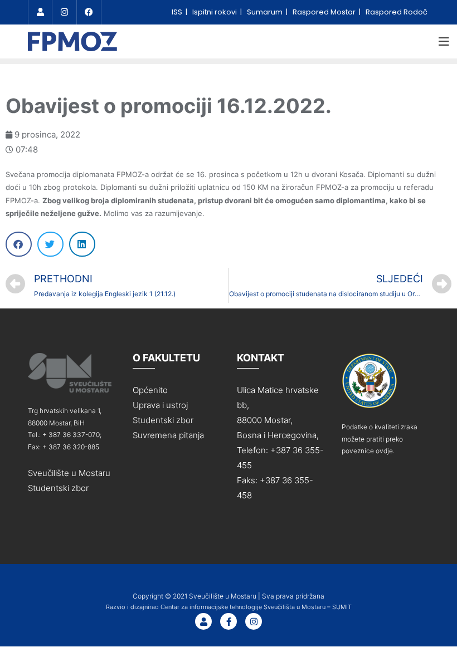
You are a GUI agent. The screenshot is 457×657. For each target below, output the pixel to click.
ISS (178, 12)
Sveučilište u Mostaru (69, 473)
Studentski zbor (58, 488)
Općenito (150, 390)
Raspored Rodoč (396, 12)
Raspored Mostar (325, 12)
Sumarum (265, 12)
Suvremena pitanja (168, 435)
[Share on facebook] (19, 244)
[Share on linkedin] (82, 244)
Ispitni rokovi (215, 12)
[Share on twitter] (50, 244)
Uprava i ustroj (160, 405)
